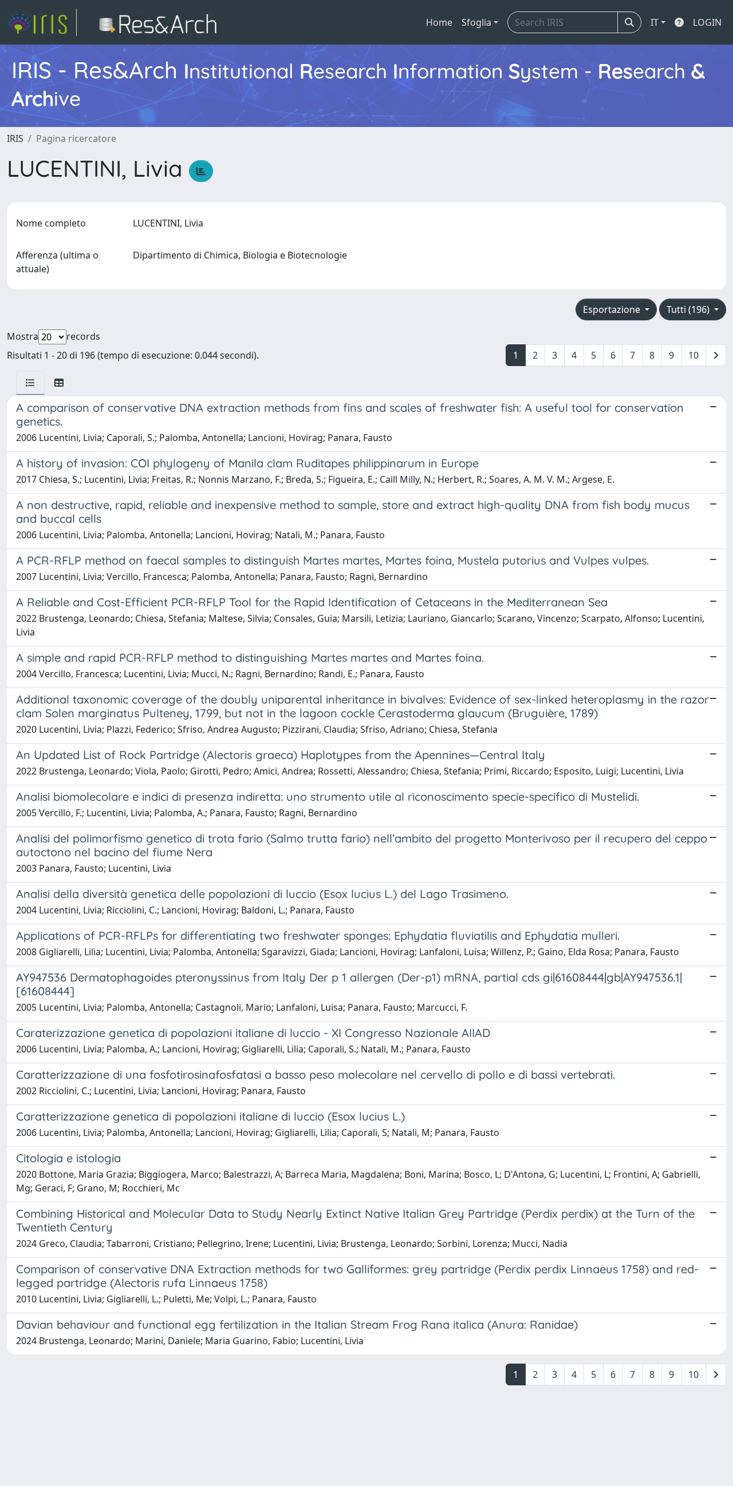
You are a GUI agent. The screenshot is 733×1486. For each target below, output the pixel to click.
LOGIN (707, 22)
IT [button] (655, 22)
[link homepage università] (161, 22)
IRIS (15, 138)
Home (439, 22)
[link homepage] (42, 22)
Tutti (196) (689, 309)
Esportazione (613, 309)
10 (693, 355)
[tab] (30, 383)
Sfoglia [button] (476, 22)
